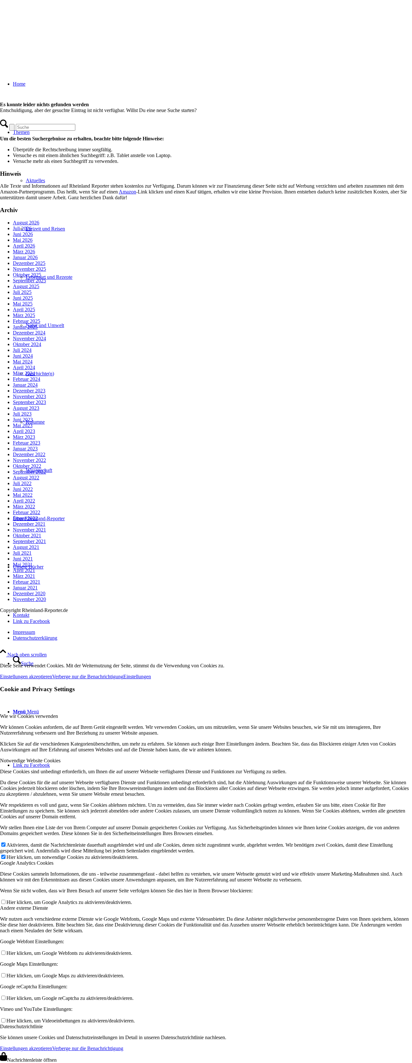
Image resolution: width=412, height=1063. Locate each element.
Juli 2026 (22, 228)
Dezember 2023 (29, 390)
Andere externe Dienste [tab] (24, 908)
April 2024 (24, 367)
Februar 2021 (26, 582)
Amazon (127, 191)
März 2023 (24, 437)
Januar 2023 (25, 448)
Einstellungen (137, 676)
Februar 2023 (26, 443)
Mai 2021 (23, 564)
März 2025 (24, 315)
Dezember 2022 (29, 454)
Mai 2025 (23, 303)
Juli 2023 (22, 414)
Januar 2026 (25, 257)
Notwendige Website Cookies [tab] (30, 760)
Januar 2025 (25, 327)
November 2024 (29, 338)
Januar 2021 (25, 587)
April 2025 (24, 309)
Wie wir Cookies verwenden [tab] (29, 716)
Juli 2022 (22, 483)
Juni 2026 (23, 234)
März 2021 (24, 576)
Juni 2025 (23, 298)
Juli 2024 (22, 350)
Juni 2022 (23, 489)
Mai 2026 (23, 240)
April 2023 (24, 431)
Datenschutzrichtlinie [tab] (21, 1026)
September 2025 (29, 280)
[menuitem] (212, 632)
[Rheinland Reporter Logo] (48, 30)
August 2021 (26, 547)
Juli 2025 (22, 292)
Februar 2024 (26, 379)
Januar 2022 (25, 518)
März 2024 (24, 373)
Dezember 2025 (29, 263)
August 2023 (26, 408)
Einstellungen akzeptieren (26, 676)
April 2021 (24, 570)
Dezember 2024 (29, 332)
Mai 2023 (23, 425)
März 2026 (24, 251)
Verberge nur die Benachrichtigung (87, 676)
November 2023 (29, 396)
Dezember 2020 (29, 593)
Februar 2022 (26, 512)
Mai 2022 (23, 495)
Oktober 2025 (27, 275)
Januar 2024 (25, 385)
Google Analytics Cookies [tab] (26, 863)
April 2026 (24, 246)
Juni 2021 (23, 558)
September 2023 (29, 402)
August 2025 (26, 286)
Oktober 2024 (27, 344)
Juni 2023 (23, 419)
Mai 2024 (23, 361)
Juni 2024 (23, 356)
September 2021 (29, 541)
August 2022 (26, 477)
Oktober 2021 (27, 535)
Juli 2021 (22, 553)
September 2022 (29, 472)
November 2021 (29, 529)
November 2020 (29, 599)
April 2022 (24, 500)
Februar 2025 (26, 321)
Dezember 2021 (29, 524)
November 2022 (29, 460)
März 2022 (24, 506)
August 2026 (26, 222)
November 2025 (29, 269)
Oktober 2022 (27, 466)
